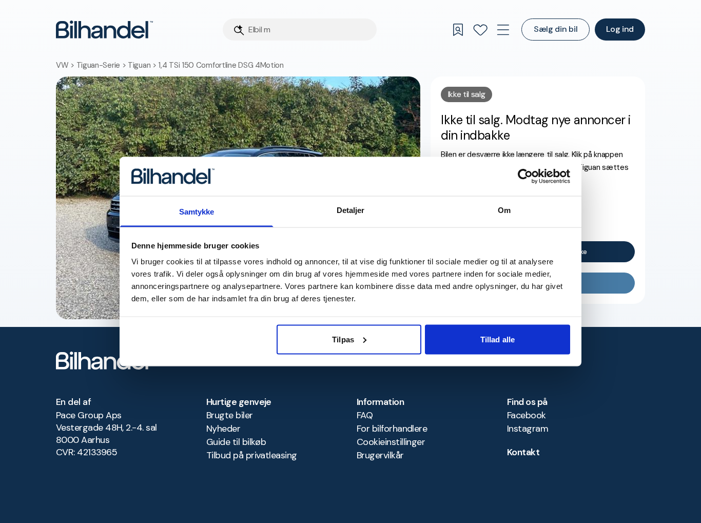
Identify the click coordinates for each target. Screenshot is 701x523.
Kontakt (523, 452)
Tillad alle (497, 339)
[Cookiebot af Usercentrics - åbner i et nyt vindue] (525, 176)
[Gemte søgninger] (457, 30)
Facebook (526, 415)
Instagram (527, 428)
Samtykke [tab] (197, 211)
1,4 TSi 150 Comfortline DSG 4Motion (221, 65)
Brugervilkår (380, 455)
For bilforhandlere (392, 428)
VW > (66, 65)
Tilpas (343, 339)
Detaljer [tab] (351, 210)
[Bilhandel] (104, 29)
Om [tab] (504, 210)
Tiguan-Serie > (102, 65)
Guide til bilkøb (236, 442)
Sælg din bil (555, 29)
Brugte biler (229, 415)
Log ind (620, 29)
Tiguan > (143, 65)
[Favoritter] (480, 30)
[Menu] (503, 30)
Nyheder (223, 428)
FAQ (365, 415)
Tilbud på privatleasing (251, 455)
